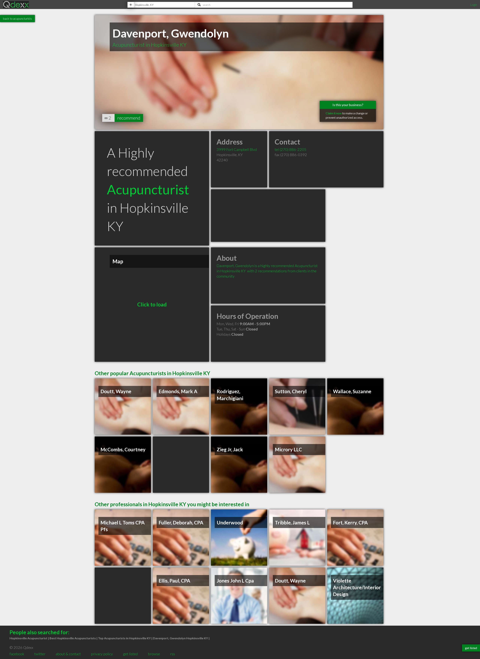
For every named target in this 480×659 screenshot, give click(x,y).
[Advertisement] (268, 215)
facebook (17, 654)
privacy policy (102, 654)
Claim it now (334, 113)
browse (154, 654)
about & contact (68, 654)
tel (290, 149)
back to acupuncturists (17, 18)
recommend (128, 118)
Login (473, 4)
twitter (39, 654)
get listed (130, 654)
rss (172, 654)
